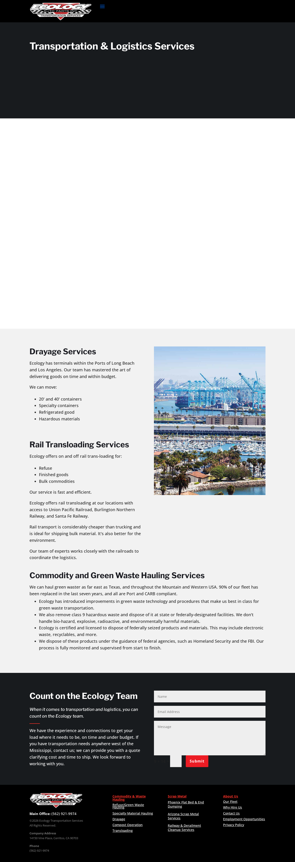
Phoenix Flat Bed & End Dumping (186, 804)
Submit (197, 761)
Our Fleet (230, 801)
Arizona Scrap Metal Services (183, 816)
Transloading (122, 830)
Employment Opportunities (244, 819)
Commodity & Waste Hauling (129, 798)
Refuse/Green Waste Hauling (128, 806)
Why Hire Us (232, 807)
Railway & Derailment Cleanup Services (184, 827)
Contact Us (231, 813)
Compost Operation (127, 825)
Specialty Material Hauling (132, 813)
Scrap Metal (177, 796)
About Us (230, 796)
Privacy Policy (233, 825)
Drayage (118, 819)
